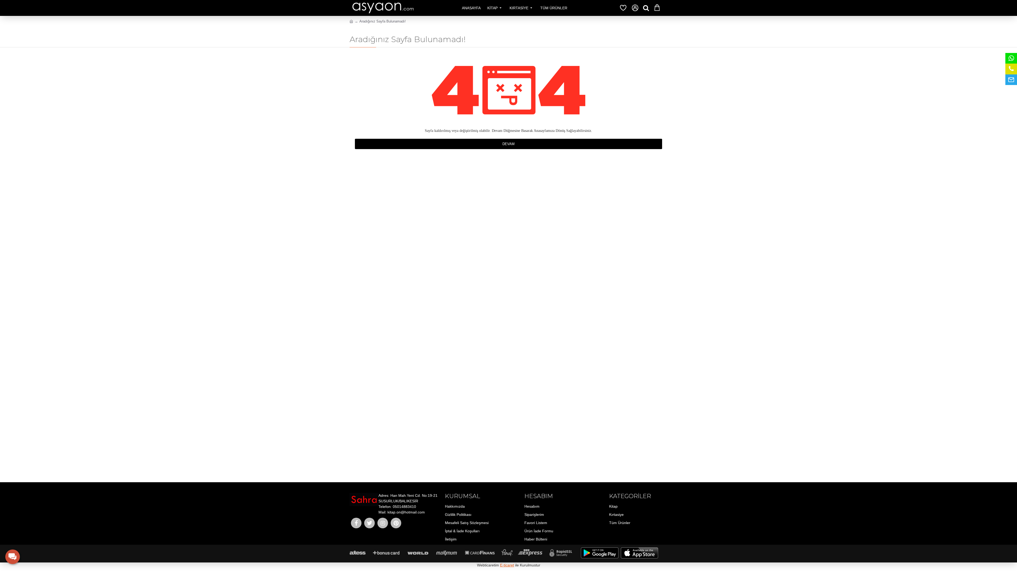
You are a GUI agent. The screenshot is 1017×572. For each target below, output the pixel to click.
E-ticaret (507, 565)
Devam (508, 144)
